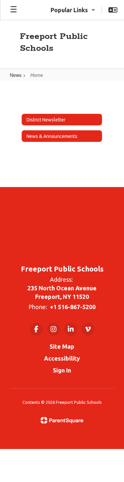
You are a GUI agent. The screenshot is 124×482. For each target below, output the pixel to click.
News (15, 75)
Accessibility (62, 358)
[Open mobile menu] (13, 10)
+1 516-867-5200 (73, 307)
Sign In (62, 370)
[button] (73, 10)
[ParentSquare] (62, 420)
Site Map (62, 346)
